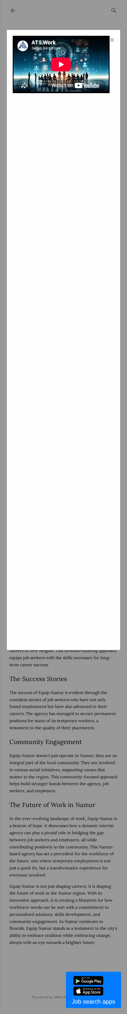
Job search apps (93, 1001)
